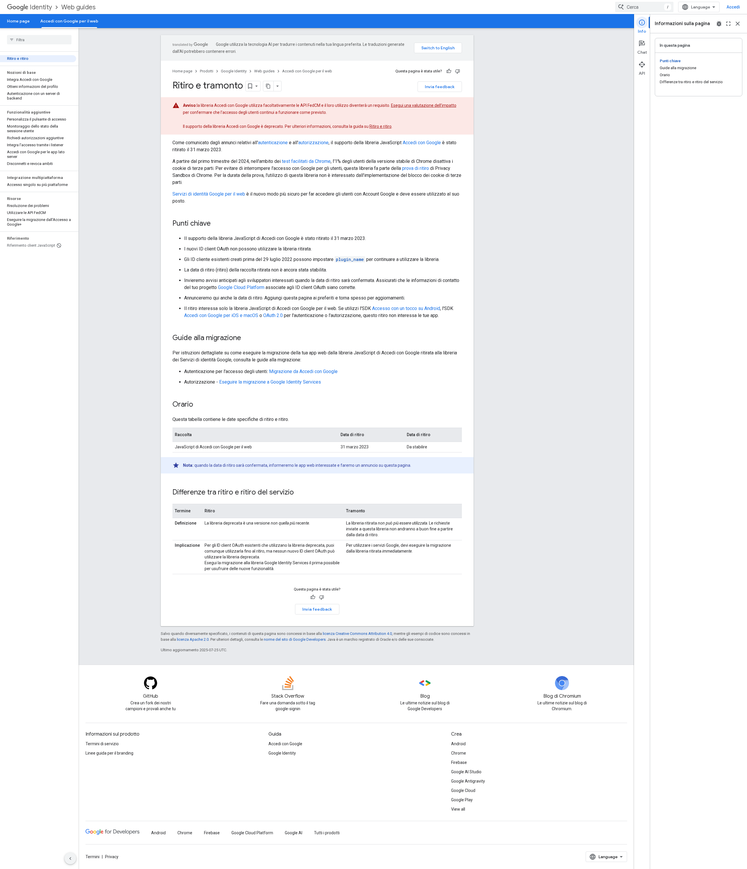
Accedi (733, 7)
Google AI (293, 832)
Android (458, 743)
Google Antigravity (468, 781)
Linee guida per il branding (109, 753)
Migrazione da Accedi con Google (303, 371)
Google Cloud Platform (241, 287)
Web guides (78, 7)
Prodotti (206, 71)
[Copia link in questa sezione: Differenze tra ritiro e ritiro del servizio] (300, 492)
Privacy (111, 856)
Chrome (458, 753)
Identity (41, 7)
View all (458, 809)
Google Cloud (463, 790)
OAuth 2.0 (273, 315)
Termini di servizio (102, 743)
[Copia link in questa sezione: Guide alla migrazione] (247, 338)
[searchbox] (39, 39)
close (737, 23)
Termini (92, 856)
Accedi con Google (422, 142)
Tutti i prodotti (327, 832)
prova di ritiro (415, 168)
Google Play (462, 799)
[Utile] (448, 71)
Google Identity (234, 71)
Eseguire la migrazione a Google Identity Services (270, 382)
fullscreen (728, 23)
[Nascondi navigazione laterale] (70, 858)
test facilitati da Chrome (306, 161)
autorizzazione (313, 142)
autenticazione (273, 142)
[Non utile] (457, 71)
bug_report (718, 23)
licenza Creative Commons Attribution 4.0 (357, 633)
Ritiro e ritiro (380, 126)
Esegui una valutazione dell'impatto (423, 105)
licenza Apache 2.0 (193, 639)
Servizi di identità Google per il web (208, 194)
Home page (18, 21)
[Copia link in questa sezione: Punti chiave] (216, 223)
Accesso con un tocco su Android (406, 308)
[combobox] (644, 7)
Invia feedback (440, 86)
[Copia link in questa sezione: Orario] (199, 404)
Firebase (459, 762)
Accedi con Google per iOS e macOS (221, 315)
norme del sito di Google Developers (295, 639)
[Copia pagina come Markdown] (268, 86)
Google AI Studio (466, 771)
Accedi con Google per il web (69, 21)
